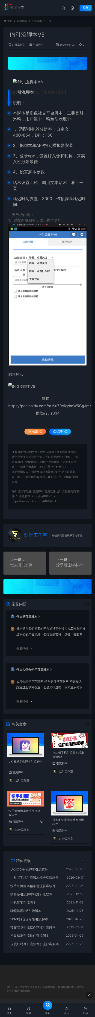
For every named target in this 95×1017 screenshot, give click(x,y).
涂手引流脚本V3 (69, 565)
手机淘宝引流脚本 (23, 902)
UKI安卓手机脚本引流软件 (25, 761)
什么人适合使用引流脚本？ (34, 669)
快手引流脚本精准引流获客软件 (24, 813)
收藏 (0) (37, 431)
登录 (85, 7)
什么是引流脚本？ (28, 616)
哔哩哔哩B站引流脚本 (26, 911)
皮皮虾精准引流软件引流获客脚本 (34, 944)
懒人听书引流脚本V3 (24, 565)
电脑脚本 (22, 21)
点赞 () (61, 431)
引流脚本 (37, 21)
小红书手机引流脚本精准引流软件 (68, 754)
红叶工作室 (18, 44)
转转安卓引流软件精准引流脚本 (33, 927)
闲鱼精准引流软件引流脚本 (29, 936)
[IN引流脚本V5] (50, 81)
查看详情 (22, 648)
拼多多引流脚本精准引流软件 (68, 822)
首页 (9, 21)
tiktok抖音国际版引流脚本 (29, 919)
